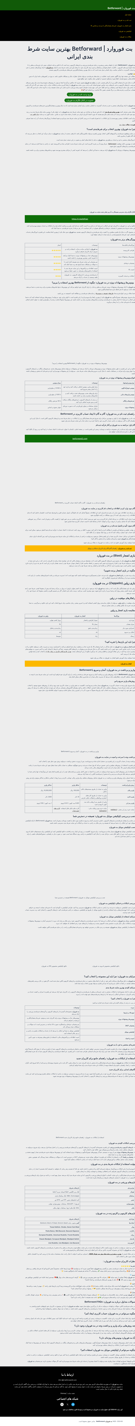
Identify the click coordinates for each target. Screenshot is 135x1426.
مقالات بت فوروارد (125, 37)
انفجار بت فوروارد (126, 664)
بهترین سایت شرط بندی (112, 112)
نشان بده (122, 125)
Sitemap (63, 1393)
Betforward (112, 144)
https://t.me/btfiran (80, 219)
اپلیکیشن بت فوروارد (125, 31)
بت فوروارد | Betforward (121, 8)
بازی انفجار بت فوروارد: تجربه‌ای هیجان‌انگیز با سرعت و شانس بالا (111, 26)
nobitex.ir (114, 809)
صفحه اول (128, 15)
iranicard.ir (103, 811)
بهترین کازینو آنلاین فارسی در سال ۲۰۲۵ (58, 651)
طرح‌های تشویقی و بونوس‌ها (104, 293)
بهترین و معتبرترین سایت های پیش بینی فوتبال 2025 (105, 1254)
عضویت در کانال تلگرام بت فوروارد (79, 100)
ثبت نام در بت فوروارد (124, 20)
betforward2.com (80, 438)
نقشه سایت (71, 1393)
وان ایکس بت (34, 114)
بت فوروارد (49, 67)
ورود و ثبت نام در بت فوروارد (80, 94)
